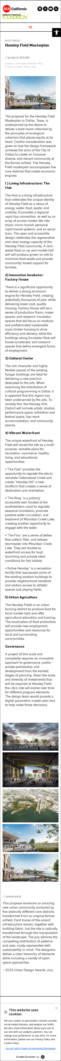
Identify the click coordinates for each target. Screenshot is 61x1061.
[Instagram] (45, 8)
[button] (56, 32)
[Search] (56, 8)
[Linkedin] (39, 8)
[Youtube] (50, 8)
